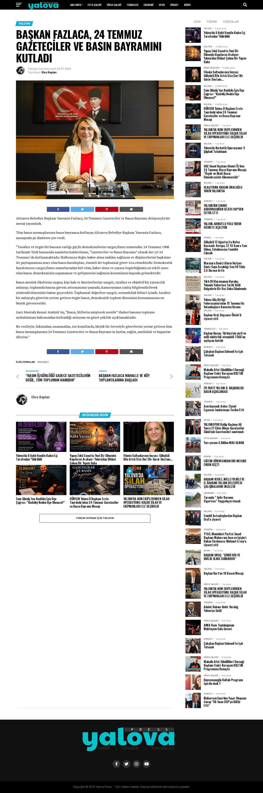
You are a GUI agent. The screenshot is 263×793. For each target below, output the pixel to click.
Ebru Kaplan (49, 72)
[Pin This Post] (106, 209)
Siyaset (174, 5)
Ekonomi (148, 5)
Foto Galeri (94, 5)
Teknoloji (132, 5)
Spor (162, 5)
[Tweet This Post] (82, 209)
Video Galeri (114, 5)
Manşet (44, 362)
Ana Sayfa (75, 5)
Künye (187, 5)
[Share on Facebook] (58, 209)
